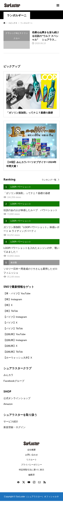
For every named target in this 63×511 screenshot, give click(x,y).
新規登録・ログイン (15, 427)
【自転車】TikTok (13, 351)
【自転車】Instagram (15, 340)
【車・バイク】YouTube (17, 293)
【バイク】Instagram (15, 316)
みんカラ (8, 375)
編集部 (31, 475)
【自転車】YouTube (15, 334)
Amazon (8, 404)
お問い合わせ (31, 455)
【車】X (8, 305)
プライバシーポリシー (31, 464)
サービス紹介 (11, 421)
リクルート (31, 459)
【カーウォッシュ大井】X (18, 357)
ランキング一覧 (49, 180)
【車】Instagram (13, 299)
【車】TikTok (11, 311)
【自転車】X (10, 345)
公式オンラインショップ (17, 398)
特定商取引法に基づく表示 (31, 469)
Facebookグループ (14, 380)
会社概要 (31, 450)
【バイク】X (10, 322)
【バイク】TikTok (13, 328)
